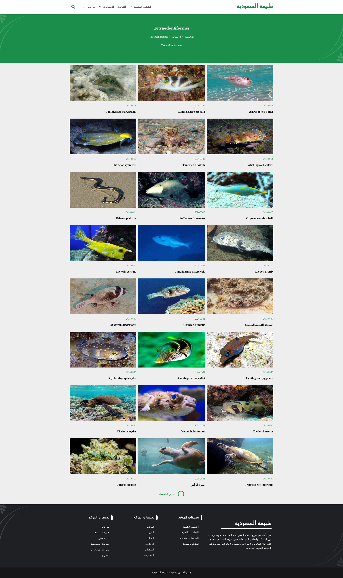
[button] (73, 6)
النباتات (121, 6)
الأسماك (176, 36)
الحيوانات (108, 6)
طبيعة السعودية (255, 6)
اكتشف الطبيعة (142, 6)
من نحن (91, 6)
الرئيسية (189, 36)
